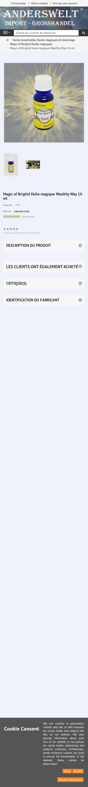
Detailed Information (70, 779)
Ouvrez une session (65, 3)
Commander (18, 3)
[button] (44, 266)
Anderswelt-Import (21, 211)
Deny (67, 771)
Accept (77, 771)
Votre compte (39, 3)
